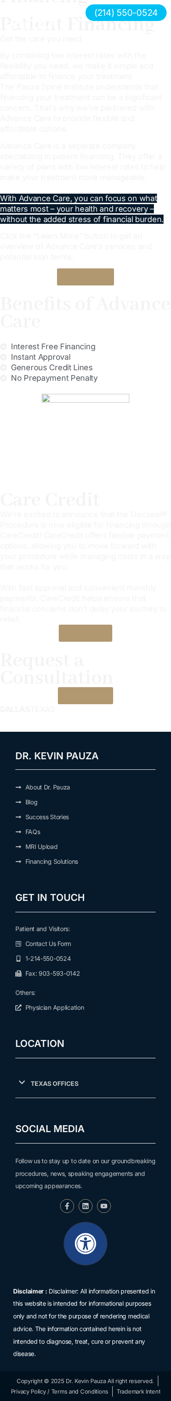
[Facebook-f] (67, 1206)
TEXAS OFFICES (54, 1083)
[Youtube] (104, 1206)
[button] (85, 1084)
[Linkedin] (85, 1206)
